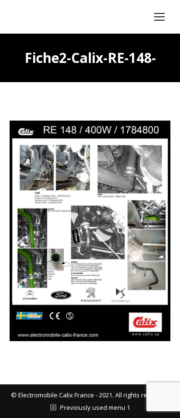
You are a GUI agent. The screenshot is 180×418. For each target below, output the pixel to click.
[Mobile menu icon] (159, 17)
